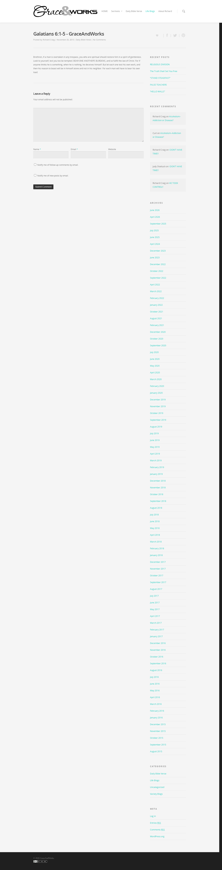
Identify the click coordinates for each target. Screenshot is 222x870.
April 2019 (155, 453)
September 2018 (158, 501)
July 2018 (154, 514)
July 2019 (154, 433)
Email (74, 149)
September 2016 (158, 663)
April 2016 (155, 697)
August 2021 (156, 318)
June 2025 (155, 237)
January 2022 (156, 304)
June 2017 (155, 602)
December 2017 (158, 562)
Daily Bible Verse (134, 11)
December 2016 (158, 643)
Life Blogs (150, 11)
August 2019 (156, 426)
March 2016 (156, 704)
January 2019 (156, 474)
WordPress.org (157, 836)
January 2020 (156, 392)
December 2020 (158, 331)
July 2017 (154, 595)
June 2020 (155, 359)
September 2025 (158, 223)
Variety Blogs (156, 793)
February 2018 (157, 548)
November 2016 (158, 649)
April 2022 (155, 284)
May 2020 (155, 365)
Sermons (115, 11)
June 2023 (155, 257)
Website (112, 149)
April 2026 (155, 216)
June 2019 (155, 440)
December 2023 (158, 250)
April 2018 (155, 534)
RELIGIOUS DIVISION (160, 64)
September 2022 (158, 277)
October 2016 (156, 656)
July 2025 (154, 230)
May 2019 (155, 446)
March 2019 (156, 460)
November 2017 (158, 568)
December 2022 (158, 264)
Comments (157, 829)
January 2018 (156, 555)
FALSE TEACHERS (158, 84)
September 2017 (158, 582)
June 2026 (155, 210)
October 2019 (156, 413)
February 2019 (157, 467)
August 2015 (156, 751)
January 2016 (156, 717)
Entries (155, 822)
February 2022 (157, 298)
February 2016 (157, 710)
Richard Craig (49, 39)
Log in (153, 816)
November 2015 (158, 731)
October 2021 (156, 311)
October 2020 (156, 338)
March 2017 (156, 622)
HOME (104, 11)
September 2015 (158, 744)
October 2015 (156, 737)
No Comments (99, 39)
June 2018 (155, 521)
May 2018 (155, 528)
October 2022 (156, 271)
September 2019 (158, 419)
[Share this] (167, 35)
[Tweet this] (175, 35)
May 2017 (155, 609)
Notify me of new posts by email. (53, 175)
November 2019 (158, 406)
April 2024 (155, 244)
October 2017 (156, 575)
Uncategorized (157, 787)
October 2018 (156, 494)
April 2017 (155, 616)
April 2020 (155, 372)
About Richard (165, 11)
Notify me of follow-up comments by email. (57, 164)
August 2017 (156, 589)
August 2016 (156, 670)
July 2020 (154, 352)
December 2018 (158, 480)
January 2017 (156, 636)
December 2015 (158, 724)
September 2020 (158, 345)
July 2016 (154, 677)
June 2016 (155, 683)
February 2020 (157, 386)
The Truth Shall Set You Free (163, 71)
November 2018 (158, 487)
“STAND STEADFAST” (160, 78)
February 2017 (157, 629)
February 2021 (157, 325)
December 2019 (158, 399)
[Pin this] (182, 35)
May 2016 (155, 690)
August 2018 (156, 507)
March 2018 (156, 541)
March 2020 (156, 379)
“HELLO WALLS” (157, 91)
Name (37, 149)
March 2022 (156, 291)
